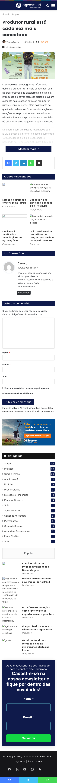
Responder (23, 292)
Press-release (12, 489)
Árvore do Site (35, 761)
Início (7, 14)
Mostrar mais (27, 149)
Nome (6, 352)
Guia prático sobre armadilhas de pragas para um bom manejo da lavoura (42, 236)
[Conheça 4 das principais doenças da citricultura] (42, 190)
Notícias (8, 484)
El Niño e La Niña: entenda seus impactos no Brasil (36, 580)
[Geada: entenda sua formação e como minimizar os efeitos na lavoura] (11, 645)
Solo (6, 505)
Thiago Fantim (12, 42)
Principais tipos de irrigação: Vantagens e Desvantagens (35, 567)
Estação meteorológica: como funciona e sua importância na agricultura (38, 611)
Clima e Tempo (12, 474)
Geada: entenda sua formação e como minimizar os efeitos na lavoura (35, 645)
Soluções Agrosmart (15, 515)
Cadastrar (28, 738)
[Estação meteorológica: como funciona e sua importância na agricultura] (11, 614)
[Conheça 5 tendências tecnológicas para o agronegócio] (14, 222)
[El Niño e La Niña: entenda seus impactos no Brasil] (11, 590)
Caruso (22, 263)
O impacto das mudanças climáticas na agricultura (37, 628)
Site (4, 376)
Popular (28, 553)
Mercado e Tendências (16, 494)
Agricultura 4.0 (12, 510)
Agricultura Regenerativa (17, 531)
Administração (11, 479)
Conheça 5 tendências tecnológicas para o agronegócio (14, 236)
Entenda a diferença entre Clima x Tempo (14, 201)
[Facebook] (8, 163)
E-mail (6, 364)
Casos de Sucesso (13, 526)
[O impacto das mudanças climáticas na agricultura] (11, 631)
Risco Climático (12, 536)
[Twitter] (16, 163)
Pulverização (11, 521)
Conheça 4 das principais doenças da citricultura (41, 202)
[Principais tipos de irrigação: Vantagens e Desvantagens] (11, 568)
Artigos (15, 14)
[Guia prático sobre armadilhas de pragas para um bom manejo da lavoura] (42, 222)
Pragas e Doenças (13, 500)
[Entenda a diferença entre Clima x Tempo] (14, 190)
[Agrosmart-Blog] (28, 5)
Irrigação (9, 468)
